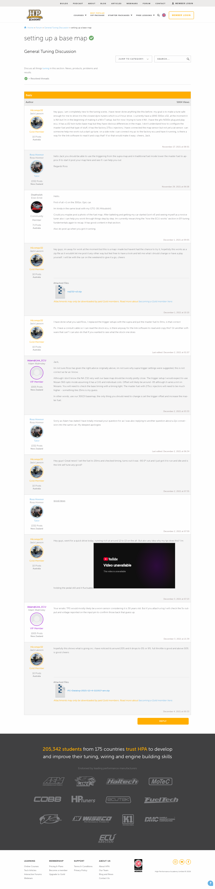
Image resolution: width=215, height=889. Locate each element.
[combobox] (134, 59)
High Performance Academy (34, 15)
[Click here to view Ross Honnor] (37, 167)
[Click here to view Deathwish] (37, 207)
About (92, 3)
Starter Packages (119, 15)
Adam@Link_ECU (36, 360)
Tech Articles (30, 870)
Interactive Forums (33, 874)
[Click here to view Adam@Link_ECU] (37, 373)
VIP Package (97, 14)
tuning (46, 68)
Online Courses (31, 866)
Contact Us (104, 878)
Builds (64, 3)
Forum (146, 3)
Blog (103, 3)
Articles (116, 3)
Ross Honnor (37, 154)
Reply (29, 95)
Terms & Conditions (83, 866)
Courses (79, 15)
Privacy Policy (80, 870)
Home (30, 27)
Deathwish (37, 194)
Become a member (58, 870)
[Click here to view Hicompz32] (37, 123)
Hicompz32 (36, 110)
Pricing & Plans (56, 866)
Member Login (181, 15)
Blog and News (106, 874)
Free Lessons (144, 15)
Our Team (103, 870)
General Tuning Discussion (56, 27)
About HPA (104, 866)
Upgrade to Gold (57, 874)
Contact (160, 3)
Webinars (132, 3)
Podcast (78, 3)
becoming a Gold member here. (156, 301)
